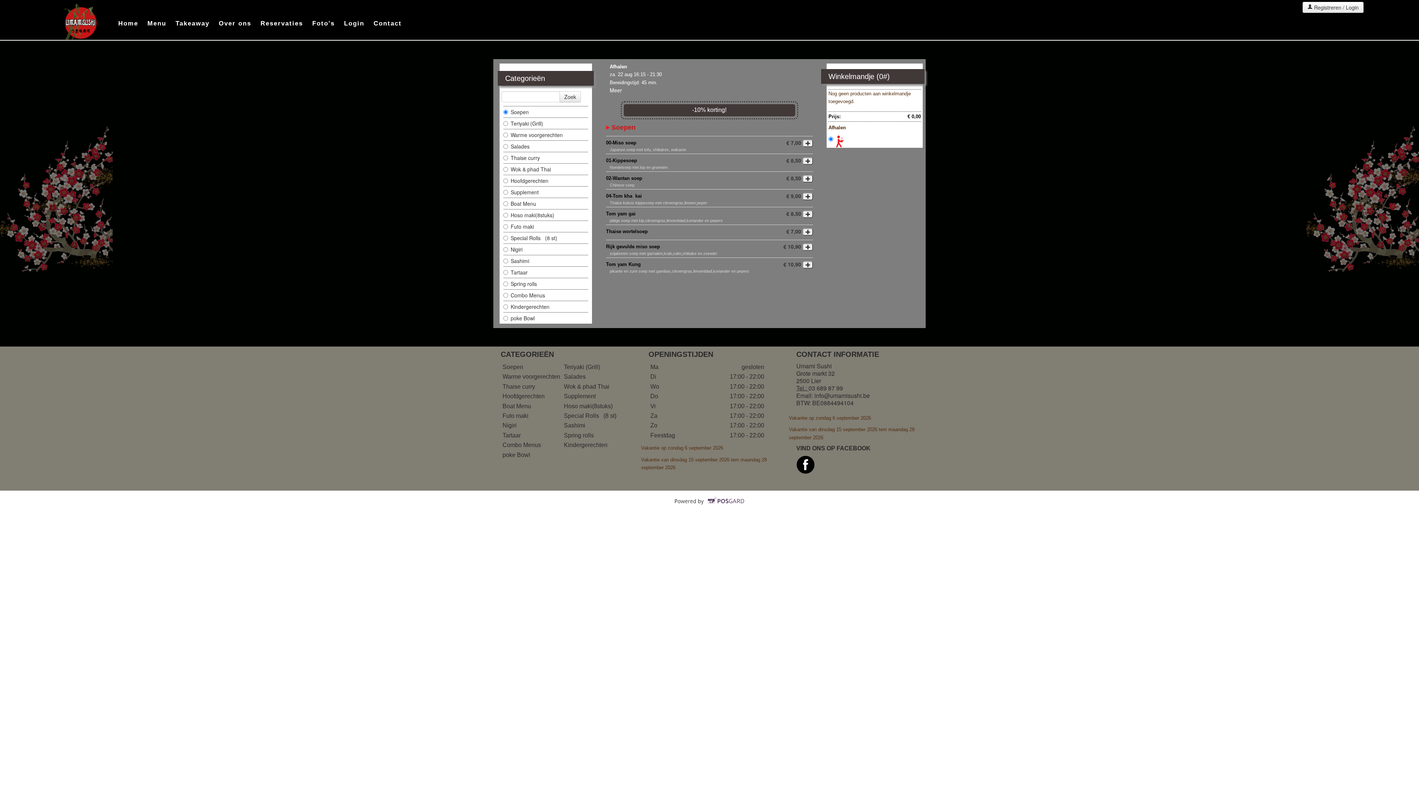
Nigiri (517, 249)
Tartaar (520, 272)
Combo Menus (529, 295)
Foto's (323, 23)
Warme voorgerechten (537, 135)
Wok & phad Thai (531, 169)
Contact (388, 23)
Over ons (235, 23)
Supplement (525, 192)
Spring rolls (524, 283)
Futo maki (523, 226)
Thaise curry (526, 157)
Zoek (570, 96)
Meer (616, 90)
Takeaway (193, 23)
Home (128, 23)
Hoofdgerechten (529, 180)
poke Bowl (523, 318)
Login (354, 23)
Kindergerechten (531, 306)
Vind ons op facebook (833, 448)
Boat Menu (524, 203)
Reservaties (282, 23)
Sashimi (521, 261)
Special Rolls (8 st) (534, 238)
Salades (520, 146)
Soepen (520, 112)
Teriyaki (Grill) (527, 123)
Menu (156, 23)
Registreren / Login (1336, 7)
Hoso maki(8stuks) (533, 215)
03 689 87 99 (826, 388)
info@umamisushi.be (842, 395)
